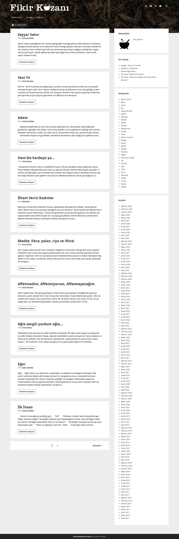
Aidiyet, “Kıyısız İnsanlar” (131, 65)
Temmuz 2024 (126, 276)
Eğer (22, 364)
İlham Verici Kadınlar (36, 198)
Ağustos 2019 (126, 428)
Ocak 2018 (125, 483)
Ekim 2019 (125, 422)
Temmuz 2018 (126, 466)
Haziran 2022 (126, 334)
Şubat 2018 (125, 480)
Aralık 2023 (125, 296)
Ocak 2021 (125, 378)
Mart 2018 (125, 477)
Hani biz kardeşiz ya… (36, 157)
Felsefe (124, 120)
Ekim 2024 (125, 267)
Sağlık (123, 155)
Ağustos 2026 (126, 206)
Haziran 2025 (126, 244)
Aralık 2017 (125, 486)
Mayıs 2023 (125, 305)
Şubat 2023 (125, 311)
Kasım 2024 (125, 264)
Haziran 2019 (126, 433)
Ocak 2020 (125, 413)
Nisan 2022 (125, 340)
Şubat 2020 (125, 410)
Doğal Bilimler (126, 111)
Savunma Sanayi (127, 157)
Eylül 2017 (125, 495)
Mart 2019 (125, 442)
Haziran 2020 (126, 398)
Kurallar (29, 17)
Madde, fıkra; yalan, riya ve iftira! (46, 241)
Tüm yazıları (138, 39)
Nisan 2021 (125, 369)
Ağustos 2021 (126, 361)
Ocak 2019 (125, 448)
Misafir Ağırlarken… (129, 71)
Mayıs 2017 (125, 506)
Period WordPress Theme (82, 537)
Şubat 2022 (125, 346)
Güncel (124, 125)
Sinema (124, 163)
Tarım (123, 172)
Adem (23, 117)
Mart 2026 (125, 221)
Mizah (123, 143)
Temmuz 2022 (126, 331)
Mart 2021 (125, 372)
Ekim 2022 (125, 323)
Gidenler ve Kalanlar (129, 68)
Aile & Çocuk (126, 99)
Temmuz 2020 (126, 396)
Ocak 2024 (125, 293)
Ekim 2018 (125, 457)
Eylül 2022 (125, 326)
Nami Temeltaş (27, 81)
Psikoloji (124, 152)
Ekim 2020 (125, 387)
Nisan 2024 (125, 285)
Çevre (123, 105)
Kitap (123, 134)
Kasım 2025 (125, 232)
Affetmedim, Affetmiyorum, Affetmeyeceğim (56, 284)
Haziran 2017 (126, 503)
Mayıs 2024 (125, 282)
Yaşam (123, 184)
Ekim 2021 (125, 358)
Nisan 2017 (125, 509)
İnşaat (123, 131)
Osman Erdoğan (28, 38)
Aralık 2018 (125, 451)
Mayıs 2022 (125, 337)
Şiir (122, 160)
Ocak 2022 (125, 349)
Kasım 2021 (125, 355)
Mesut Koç (26, 201)
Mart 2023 (125, 308)
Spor (123, 166)
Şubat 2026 (125, 223)
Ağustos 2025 (126, 241)
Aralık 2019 (125, 416)
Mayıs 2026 (125, 215)
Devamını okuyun (27, 62)
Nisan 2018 (125, 474)
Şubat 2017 (125, 515)
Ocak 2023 (125, 314)
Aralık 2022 (125, 317)
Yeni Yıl (24, 77)
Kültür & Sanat (127, 137)
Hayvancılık (125, 128)
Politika (124, 149)
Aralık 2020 (125, 381)
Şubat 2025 (125, 256)
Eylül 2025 (125, 238)
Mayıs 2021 (125, 366)
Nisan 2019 (125, 439)
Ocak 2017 (125, 518)
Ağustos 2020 (126, 393)
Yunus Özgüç (27, 161)
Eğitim (123, 114)
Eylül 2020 (125, 390)
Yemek (123, 187)
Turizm (124, 181)
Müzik (123, 146)
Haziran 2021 (126, 363)
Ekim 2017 (125, 492)
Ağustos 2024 (126, 273)
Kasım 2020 (125, 384)
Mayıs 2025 (125, 247)
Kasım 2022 (125, 320)
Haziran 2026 (126, 212)
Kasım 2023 (125, 299)
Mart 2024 (125, 288)
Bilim (123, 102)
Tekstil (123, 178)
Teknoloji (124, 175)
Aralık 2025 (125, 229)
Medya (123, 140)
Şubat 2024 (125, 291)
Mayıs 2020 (125, 401)
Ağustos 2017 (126, 498)
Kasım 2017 (125, 489)
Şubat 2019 (125, 445)
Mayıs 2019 (125, 436)
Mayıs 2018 (125, 471)
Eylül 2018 (125, 460)
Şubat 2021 (125, 375)
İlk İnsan (25, 407)
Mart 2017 (125, 512)
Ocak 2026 (125, 226)
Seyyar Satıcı (28, 34)
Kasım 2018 (125, 454)
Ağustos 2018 (126, 463)
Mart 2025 (125, 253)
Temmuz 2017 (126, 501)
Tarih (123, 169)
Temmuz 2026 (126, 209)
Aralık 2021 (125, 352)
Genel (123, 123)
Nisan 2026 (125, 218)
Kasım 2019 (125, 419)
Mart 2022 (125, 343)
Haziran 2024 (126, 279)
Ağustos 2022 (126, 328)
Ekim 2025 (125, 235)
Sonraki (96, 445)
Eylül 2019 (125, 425)
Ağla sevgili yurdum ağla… (40, 324)
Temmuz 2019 (126, 431)
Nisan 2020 (125, 404)
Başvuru (40, 17)
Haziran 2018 (126, 468)
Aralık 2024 (125, 261)
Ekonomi (124, 117)
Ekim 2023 (125, 302)
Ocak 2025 (125, 258)
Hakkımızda (16, 17)
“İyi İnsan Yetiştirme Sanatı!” (132, 74)
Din (122, 108)
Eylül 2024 (125, 270)
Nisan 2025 (125, 250)
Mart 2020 (125, 407)
